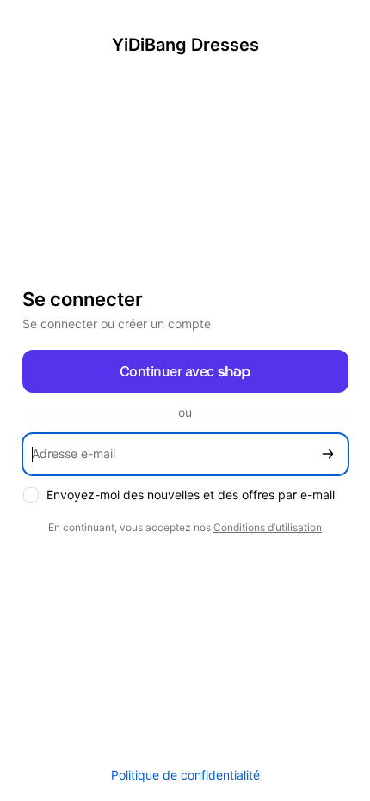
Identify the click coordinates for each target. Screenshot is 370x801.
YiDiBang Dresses (185, 44)
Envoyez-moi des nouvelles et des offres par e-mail (190, 494)
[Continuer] (327, 454)
